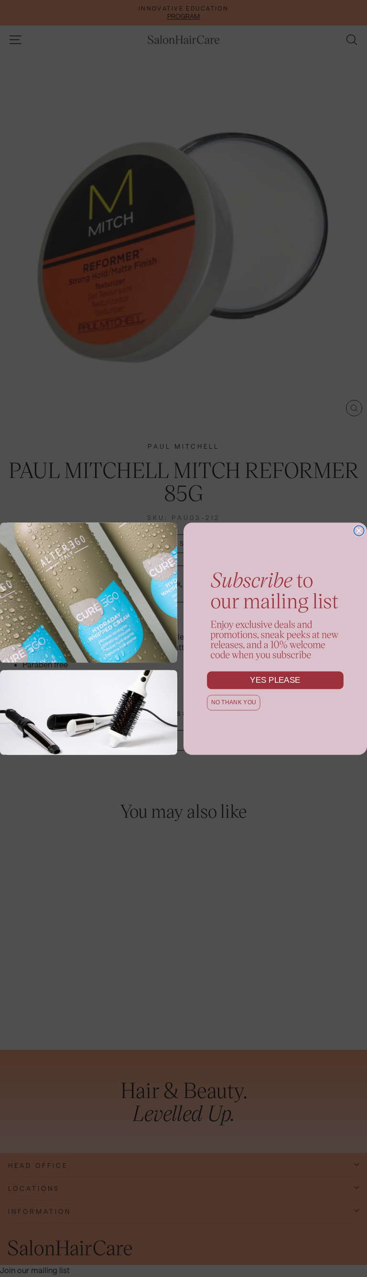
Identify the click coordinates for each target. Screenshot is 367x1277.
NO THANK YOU (233, 702)
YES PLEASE (275, 679)
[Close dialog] (359, 530)
